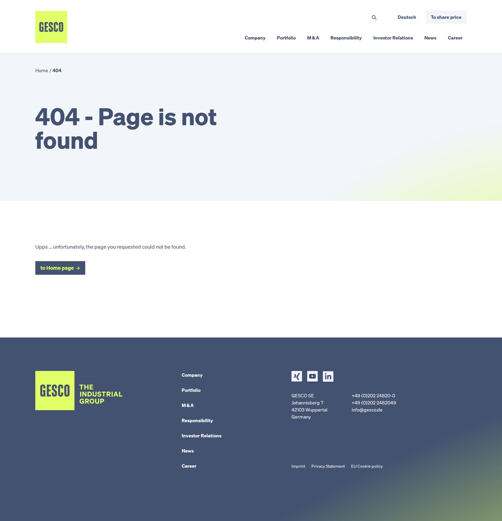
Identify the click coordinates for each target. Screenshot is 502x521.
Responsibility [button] (346, 38)
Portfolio (191, 390)
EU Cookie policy (367, 466)
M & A (188, 405)
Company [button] (255, 38)
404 (57, 70)
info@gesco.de (367, 410)
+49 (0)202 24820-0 (373, 395)
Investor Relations (201, 435)
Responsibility (197, 420)
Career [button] (455, 38)
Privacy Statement (328, 466)
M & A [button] (313, 38)
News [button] (430, 38)
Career (189, 466)
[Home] (51, 27)
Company (192, 375)
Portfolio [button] (286, 38)
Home (41, 70)
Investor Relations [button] (393, 38)
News (188, 451)
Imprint (298, 466)
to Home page (57, 267)
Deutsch (407, 17)
